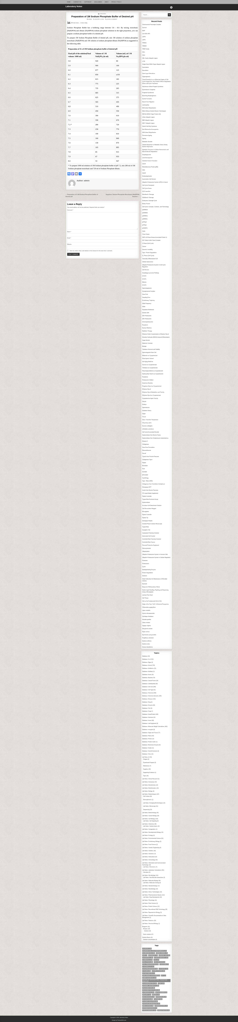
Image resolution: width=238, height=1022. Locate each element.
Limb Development (147, 157)
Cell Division (145, 269)
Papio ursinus (146, 631)
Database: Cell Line (147, 686)
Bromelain (145, 465)
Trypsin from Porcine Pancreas (150, 456)
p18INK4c (145, 219)
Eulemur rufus (146, 644)
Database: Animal (147, 665)
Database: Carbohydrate (148, 683)
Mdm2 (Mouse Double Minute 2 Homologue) (154, 111)
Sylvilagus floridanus (147, 616)
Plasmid (158, 999)
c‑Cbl (143, 61)
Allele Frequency (146, 303)
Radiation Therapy (147, 331)
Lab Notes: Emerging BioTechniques (153, 803)
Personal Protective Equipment (150, 545)
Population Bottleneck (148, 309)
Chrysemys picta (146, 422)
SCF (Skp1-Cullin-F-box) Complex (151, 240)
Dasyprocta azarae (147, 628)
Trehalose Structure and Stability (151, 349)
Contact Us (77, 2)
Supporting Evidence (148, 772)
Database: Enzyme (147, 705)
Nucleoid (144, 584)
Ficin (143, 468)
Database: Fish (146, 708)
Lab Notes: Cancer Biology (149, 815)
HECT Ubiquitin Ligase (148, 123)
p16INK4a (145, 216)
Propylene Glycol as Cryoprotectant (151, 386)
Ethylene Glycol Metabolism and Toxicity (153, 392)
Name (69, 231)
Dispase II (145, 441)
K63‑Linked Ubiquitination (149, 108)
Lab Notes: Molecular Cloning (151, 882)
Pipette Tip (145, 517)
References (146, 766)
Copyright (87, 2)
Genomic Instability (147, 249)
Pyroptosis (145, 325)
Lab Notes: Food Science (149, 844)
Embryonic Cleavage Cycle (149, 200)
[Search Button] (171, 7)
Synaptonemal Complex (148, 291)
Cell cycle (147, 962)
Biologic (144, 346)
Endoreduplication (147, 176)
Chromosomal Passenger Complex (151, 24)
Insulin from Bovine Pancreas (150, 490)
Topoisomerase (149, 1010)
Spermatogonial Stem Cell (149, 352)
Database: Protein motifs (149, 741)
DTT (163, 975)
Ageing (144, 138)
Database (144, 656)
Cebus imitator (146, 622)
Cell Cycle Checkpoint (148, 185)
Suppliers (145, 769)
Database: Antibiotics (148, 668)
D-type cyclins (158, 971)
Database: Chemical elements (150, 696)
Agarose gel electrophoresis (154, 951)
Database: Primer (147, 738)
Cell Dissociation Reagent (149, 508)
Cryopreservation (150, 968)
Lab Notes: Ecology (147, 835)
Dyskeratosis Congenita (148, 89)
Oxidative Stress (146, 410)
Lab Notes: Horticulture (148, 856)
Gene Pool (145, 294)
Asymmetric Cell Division (149, 179)
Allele (143, 306)
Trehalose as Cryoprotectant (149, 367)
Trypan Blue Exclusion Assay (150, 499)
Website (69, 244)
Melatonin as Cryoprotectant (149, 355)
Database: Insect (146, 720)
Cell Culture (146, 796)
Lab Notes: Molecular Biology (150, 880)
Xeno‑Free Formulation (148, 447)
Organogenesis (146, 76)
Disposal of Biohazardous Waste (151, 587)
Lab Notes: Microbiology (148, 875)
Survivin (144, 27)
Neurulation (145, 70)
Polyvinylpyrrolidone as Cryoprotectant (152, 371)
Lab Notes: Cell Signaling (150, 821)
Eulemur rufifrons (146, 641)
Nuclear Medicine (147, 328)
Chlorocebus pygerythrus (149, 607)
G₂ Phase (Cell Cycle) (148, 255)
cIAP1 (144, 39)
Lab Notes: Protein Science (149, 906)
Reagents (144, 926)
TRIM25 (144, 46)
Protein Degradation (147, 572)
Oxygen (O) (147, 999)
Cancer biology (161, 957)
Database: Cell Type (147, 690)
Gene (161, 983)
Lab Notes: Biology (147, 791)
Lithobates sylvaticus (148, 429)
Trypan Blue (145, 527)
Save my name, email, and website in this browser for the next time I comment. (91, 250)
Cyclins (146, 971)
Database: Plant (146, 735)
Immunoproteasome (147, 322)
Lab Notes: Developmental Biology (151, 832)
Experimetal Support (148, 762)
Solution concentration (149, 939)
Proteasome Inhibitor (147, 380)
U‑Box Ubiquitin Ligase (148, 117)
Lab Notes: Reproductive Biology (151, 912)
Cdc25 (144, 163)
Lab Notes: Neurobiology (148, 889)
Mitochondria (161, 992)
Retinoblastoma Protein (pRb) (150, 167)
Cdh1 (143, 170)
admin (90, 19)
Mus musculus (148, 997)
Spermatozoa (145, 407)
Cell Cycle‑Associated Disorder (150, 432)
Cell (156, 960)
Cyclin (144, 566)
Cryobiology (145, 478)
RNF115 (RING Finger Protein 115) (151, 114)
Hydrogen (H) (148, 992)
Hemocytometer (146, 548)
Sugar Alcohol (146, 340)
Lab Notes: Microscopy (149, 806)
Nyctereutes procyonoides (149, 634)
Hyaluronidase (146, 502)
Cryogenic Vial (146, 530)
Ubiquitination (163, 1010)
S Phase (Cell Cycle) (147, 243)
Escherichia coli (149, 983)
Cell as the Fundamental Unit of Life (152, 601)
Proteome (144, 560)
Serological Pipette (147, 520)
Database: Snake (147, 748)
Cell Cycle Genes (147, 188)
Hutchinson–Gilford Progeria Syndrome (152, 86)
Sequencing (146, 809)
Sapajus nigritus (146, 625)
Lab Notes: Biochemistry (149, 785)
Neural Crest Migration (148, 102)
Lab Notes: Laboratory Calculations (151, 870)
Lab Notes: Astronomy (148, 782)
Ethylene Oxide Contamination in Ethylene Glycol (155, 334)
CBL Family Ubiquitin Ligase (149, 58)
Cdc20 (144, 173)
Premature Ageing (147, 135)
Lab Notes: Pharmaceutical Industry (152, 895)
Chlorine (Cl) (148, 966)
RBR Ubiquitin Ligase (148, 120)
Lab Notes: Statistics (148, 920)
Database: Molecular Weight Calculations (153, 726)
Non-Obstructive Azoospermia (150, 129)
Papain (144, 462)
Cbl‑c (143, 52)
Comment (70, 210)
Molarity (147, 994)
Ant (145, 955)
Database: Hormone (147, 717)
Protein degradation (151, 1003)
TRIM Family (145, 49)
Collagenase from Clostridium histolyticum (153, 484)
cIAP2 (144, 36)
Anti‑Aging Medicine (147, 361)
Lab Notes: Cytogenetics (149, 829)
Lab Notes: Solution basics (150, 826)
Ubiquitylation (145, 551)
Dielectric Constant (147, 343)
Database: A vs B (147, 659)
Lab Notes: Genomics (148, 853)
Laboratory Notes (74, 6)
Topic (144, 775)
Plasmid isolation (150, 1001)
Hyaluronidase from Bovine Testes (151, 435)
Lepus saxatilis (146, 610)
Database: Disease (147, 699)
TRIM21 (144, 43)
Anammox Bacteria (147, 383)
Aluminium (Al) (149, 953)
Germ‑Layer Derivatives (148, 73)
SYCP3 (144, 285)
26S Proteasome (146, 315)
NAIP (143, 30)
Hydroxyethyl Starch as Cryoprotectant (152, 374)
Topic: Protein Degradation (149, 252)
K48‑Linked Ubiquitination (149, 132)
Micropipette (145, 511)
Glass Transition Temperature (150, 419)
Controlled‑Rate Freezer (148, 542)
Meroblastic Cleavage (148, 194)
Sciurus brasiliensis (147, 647)
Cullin (143, 231)
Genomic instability (151, 985)
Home (69, 2)
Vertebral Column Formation (149, 161)
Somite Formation (147, 98)
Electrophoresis (147, 799)
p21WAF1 (145, 228)
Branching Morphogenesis (149, 95)
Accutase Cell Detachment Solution (151, 505)
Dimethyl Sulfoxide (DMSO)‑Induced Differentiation (156, 337)
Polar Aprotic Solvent (148, 358)
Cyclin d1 (163, 968)
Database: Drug (146, 702)
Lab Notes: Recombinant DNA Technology (153, 909)
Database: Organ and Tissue (150, 732)
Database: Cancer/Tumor (149, 680)
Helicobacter (149, 988)
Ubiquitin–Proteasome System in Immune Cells (155, 554)
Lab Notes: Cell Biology (148, 818)
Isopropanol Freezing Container (150, 533)
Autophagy (148, 957)
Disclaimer (98, 2)
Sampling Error (146, 297)
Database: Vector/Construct (149, 751)
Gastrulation (145, 67)
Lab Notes (103, 13)
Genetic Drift (145, 312)
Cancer (144, 246)
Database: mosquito (147, 729)
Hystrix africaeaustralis (148, 613)
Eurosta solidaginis (147, 426)
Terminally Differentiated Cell (150, 258)
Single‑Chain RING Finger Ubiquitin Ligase (153, 64)
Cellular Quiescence (147, 261)
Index (106, 2)
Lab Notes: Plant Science (149, 903)
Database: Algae (146, 662)
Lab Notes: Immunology (148, 859)
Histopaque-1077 (146, 487)
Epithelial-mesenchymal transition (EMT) (155, 980)
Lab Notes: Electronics (149, 867)
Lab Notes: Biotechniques (149, 794)
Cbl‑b (143, 55)
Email (69, 238)
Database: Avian (146, 674)
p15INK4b (145, 212)
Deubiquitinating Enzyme (149, 569)
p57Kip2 (144, 222)
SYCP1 (144, 279)
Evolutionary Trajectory (148, 300)
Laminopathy (145, 105)
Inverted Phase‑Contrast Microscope (152, 523)
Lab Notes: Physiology (148, 900)
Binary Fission (146, 203)
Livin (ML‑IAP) (146, 33)
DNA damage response (151, 975)
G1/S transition (146, 191)
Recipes (145, 928)
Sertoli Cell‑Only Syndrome (149, 126)
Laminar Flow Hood (147, 595)
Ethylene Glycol (146, 389)
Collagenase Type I (147, 459)
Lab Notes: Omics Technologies (150, 892)
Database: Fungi (146, 711)
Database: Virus (146, 754)
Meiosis (144, 282)
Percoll (144, 453)
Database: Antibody (147, 671)
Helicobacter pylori (151, 990)
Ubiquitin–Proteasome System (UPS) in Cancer (155, 182)
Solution (146, 931)
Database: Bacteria (147, 677)
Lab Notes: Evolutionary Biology (151, 841)
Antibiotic (153, 955)
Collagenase (145, 444)
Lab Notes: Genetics (147, 850)
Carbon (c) (147, 960)
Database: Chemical (147, 693)
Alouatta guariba (146, 619)
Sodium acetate (161, 1006)
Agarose (147, 948)
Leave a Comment (112, 19)
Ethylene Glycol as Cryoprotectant (151, 395)
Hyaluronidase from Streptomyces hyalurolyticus (155, 438)
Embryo (144, 404)
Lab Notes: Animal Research (150, 779)
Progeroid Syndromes (148, 92)
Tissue (144, 416)
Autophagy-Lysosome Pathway (150, 273)
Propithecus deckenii (147, 638)
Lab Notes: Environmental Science (151, 838)
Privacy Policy (116, 2)
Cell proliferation (150, 964)
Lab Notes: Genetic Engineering (150, 847)
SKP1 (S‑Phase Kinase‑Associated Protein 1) (154, 237)
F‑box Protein (145, 234)
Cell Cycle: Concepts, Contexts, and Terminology (155, 206)
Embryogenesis (149, 977)
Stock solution (147, 934)
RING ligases (148, 1006)
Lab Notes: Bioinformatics (149, 788)
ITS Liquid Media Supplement (150, 493)
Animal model (161, 953)
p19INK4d (145, 209)
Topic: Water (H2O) (147, 481)
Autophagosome (146, 154)
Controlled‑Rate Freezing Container (151, 539)
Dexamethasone (146, 450)
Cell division (159, 962)
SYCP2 (144, 276)
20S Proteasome (146, 318)
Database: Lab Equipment (149, 723)
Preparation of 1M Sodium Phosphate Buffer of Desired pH (102, 16)
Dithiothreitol (149, 973)
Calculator (146, 872)
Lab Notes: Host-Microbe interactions (153, 877)
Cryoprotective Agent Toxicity (150, 398)
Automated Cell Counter (148, 536)
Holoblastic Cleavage (148, 197)
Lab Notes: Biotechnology (149, 812)
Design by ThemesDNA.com (119, 1020)
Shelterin (144, 575)
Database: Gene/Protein (148, 714)
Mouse (155, 994)
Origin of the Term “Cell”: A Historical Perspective (155, 604)
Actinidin (144, 471)
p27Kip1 (144, 225)
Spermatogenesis (147, 288)
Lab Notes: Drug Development (151, 897)
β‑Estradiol (145, 475)
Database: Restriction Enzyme (150, 745)
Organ (143, 413)
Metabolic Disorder (147, 141)
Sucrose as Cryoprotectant (149, 364)
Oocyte (144, 401)
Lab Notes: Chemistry (148, 824)
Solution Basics (146, 937)
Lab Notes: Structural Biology (150, 923)
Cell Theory (145, 598)
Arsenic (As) (164, 955)
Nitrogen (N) (161, 997)
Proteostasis (145, 563)
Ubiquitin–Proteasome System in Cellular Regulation (156, 557)
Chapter (145, 759)
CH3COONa (164, 964)
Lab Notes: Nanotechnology (149, 885)
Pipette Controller (147, 496)
